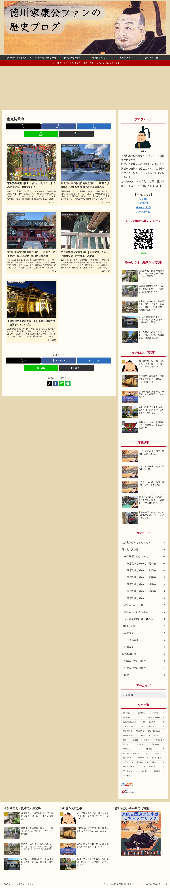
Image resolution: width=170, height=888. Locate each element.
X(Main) (143, 198)
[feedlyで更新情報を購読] (68, 383)
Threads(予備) (143, 207)
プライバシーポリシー (25, 884)
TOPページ (9, 884)
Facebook (143, 203)
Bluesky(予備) (143, 211)
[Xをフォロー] (49, 383)
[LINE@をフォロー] (61, 383)
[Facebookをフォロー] (55, 383)
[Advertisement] (85, 88)
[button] (76, 134)
